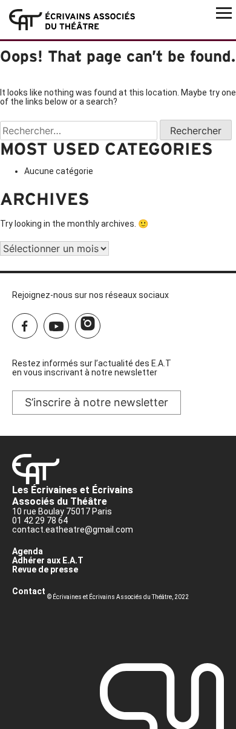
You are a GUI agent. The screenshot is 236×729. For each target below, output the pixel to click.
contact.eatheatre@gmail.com (72, 529)
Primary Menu (224, 12)
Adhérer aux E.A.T (48, 560)
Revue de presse (45, 569)
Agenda (27, 551)
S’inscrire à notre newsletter (96, 402)
